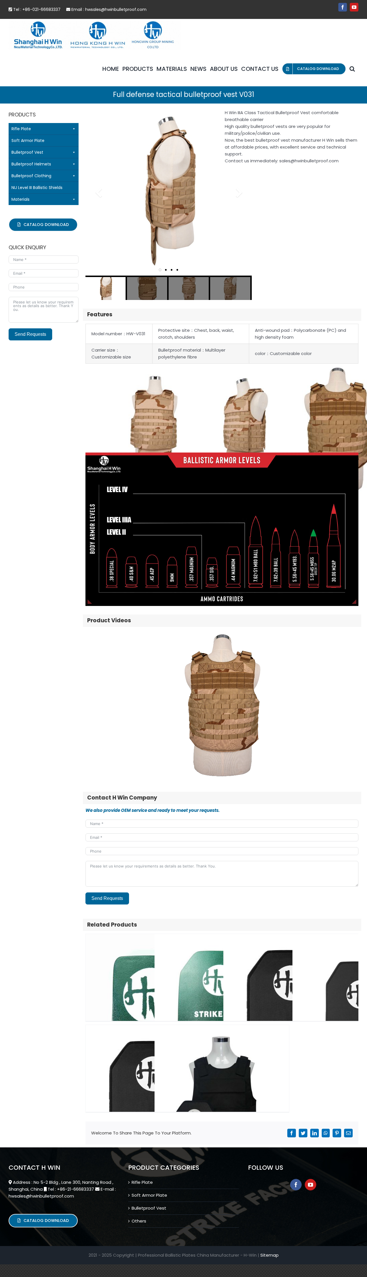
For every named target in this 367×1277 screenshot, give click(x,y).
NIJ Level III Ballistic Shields (37, 187)
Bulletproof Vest (27, 152)
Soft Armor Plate (27, 140)
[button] (352, 69)
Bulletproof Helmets (31, 164)
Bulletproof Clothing (31, 176)
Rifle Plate (21, 129)
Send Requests (107, 898)
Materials (20, 199)
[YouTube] (310, 1184)
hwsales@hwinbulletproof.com (116, 9)
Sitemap (269, 1255)
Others (139, 1221)
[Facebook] (296, 1184)
